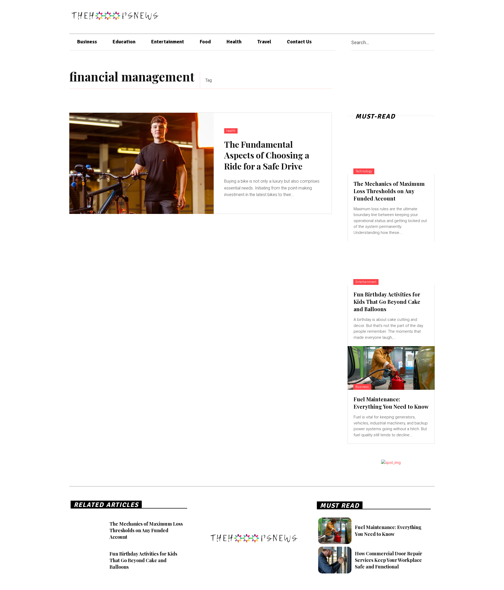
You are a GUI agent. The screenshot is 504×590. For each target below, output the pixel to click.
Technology (363, 171)
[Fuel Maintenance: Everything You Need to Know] (391, 368)
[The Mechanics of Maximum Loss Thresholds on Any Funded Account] (391, 152)
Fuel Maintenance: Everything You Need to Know (391, 403)
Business (362, 387)
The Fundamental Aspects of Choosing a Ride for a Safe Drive (266, 155)
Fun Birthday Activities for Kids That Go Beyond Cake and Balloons (387, 301)
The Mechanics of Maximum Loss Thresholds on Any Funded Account (389, 191)
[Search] (432, 42)
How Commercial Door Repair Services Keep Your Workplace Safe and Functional (388, 560)
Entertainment (366, 282)
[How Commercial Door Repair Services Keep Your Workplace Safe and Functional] (334, 560)
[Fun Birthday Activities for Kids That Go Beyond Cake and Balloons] (391, 263)
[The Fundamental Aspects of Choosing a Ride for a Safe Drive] (141, 163)
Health (231, 131)
